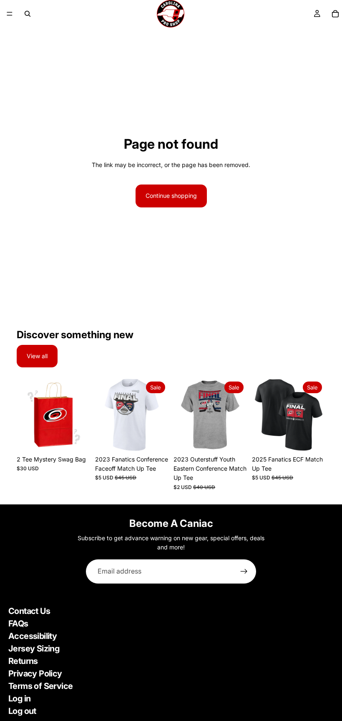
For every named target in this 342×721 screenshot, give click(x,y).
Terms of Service (40, 686)
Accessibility (32, 636)
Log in (19, 699)
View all (37, 355)
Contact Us (29, 611)
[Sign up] (244, 571)
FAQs (18, 624)
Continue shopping (171, 195)
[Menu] (9, 13)
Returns (23, 661)
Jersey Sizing (33, 649)
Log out (22, 711)
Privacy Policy (35, 674)
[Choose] (77, 438)
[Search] (27, 14)
